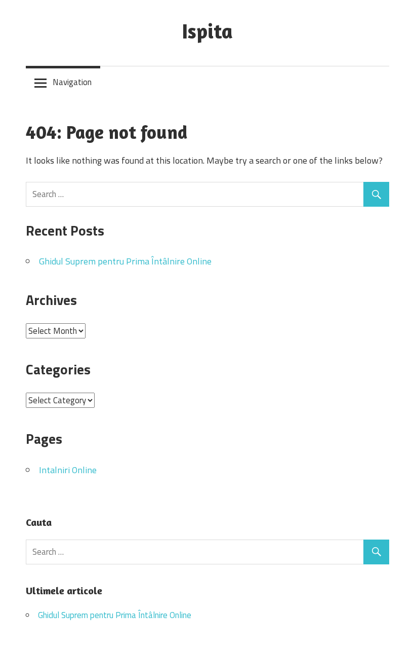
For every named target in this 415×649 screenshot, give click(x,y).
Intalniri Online (68, 470)
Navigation (72, 82)
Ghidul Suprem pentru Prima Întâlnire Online (125, 261)
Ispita (207, 31)
